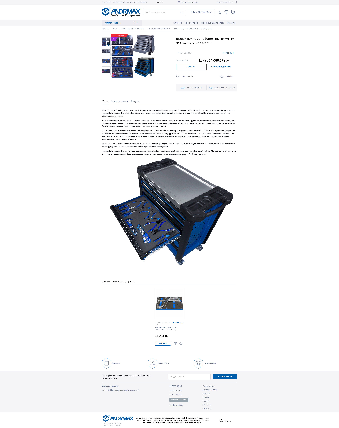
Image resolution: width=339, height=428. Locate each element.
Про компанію (191, 23)
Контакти (231, 23)
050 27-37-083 (176, 395)
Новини (206, 401)
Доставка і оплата (210, 390)
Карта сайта (207, 408)
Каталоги (206, 394)
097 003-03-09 (176, 390)
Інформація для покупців (212, 23)
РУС (161, 2)
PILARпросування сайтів (225, 420)
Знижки (206, 397)
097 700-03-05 (200, 12)
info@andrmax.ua (176, 405)
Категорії (177, 23)
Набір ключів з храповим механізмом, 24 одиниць (165, 328)
